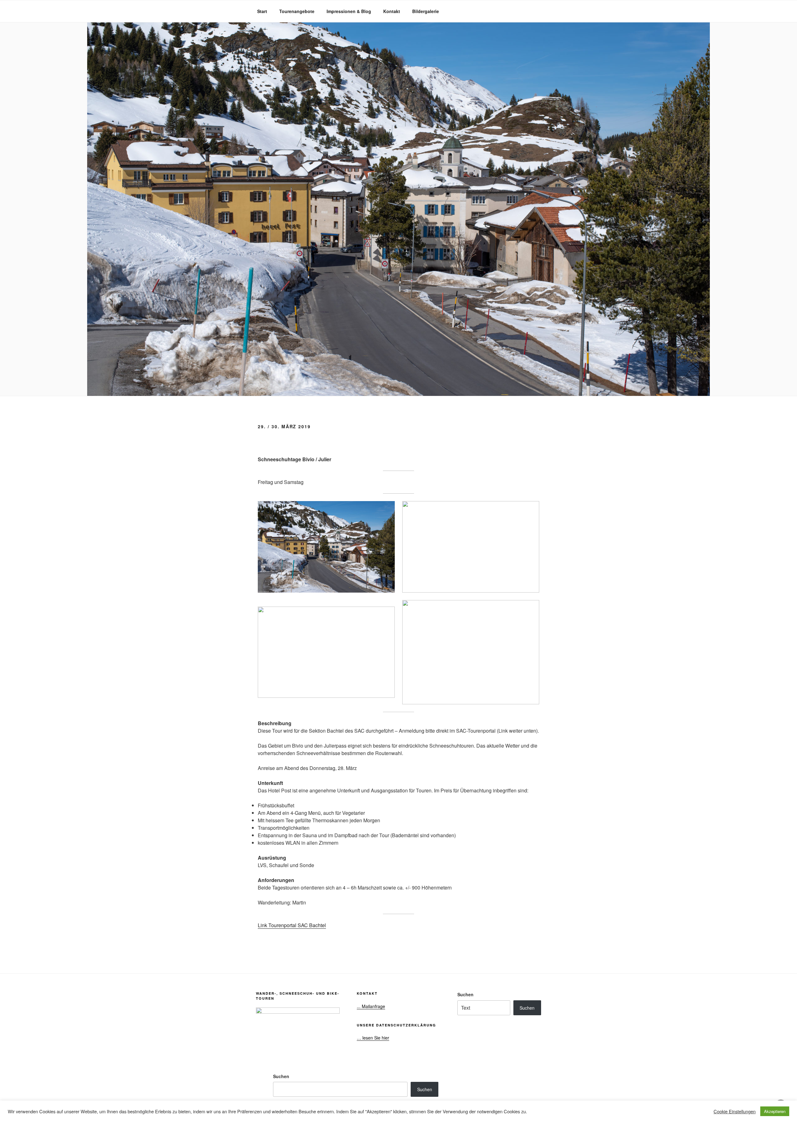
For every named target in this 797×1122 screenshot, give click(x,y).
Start (262, 11)
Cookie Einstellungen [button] (735, 1111)
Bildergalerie (425, 11)
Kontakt (391, 11)
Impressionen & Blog (349, 11)
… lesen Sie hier (373, 1038)
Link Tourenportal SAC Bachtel (292, 925)
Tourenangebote (296, 11)
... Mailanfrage (371, 1006)
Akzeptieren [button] (774, 1111)
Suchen (465, 994)
